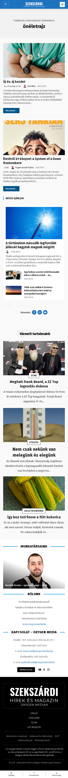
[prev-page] (5, 305)
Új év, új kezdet (14, 82)
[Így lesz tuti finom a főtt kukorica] (34, 493)
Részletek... (11, 110)
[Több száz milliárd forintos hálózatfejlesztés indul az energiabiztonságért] (14, 290)
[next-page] (10, 305)
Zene (6, 168)
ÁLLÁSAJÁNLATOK (12, 86)
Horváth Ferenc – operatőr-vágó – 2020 (26, 585)
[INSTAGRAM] (48, 669)
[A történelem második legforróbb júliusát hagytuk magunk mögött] (34, 223)
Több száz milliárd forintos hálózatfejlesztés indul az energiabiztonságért (38, 290)
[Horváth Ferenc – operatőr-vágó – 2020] (34, 570)
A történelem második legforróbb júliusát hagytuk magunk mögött (31, 245)
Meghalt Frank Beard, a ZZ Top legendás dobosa (34, 384)
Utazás (34, 442)
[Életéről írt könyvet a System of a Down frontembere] (34, 137)
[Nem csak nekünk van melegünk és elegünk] (34, 425)
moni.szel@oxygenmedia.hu (38, 651)
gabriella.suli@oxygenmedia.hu (38, 662)
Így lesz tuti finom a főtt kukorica (34, 517)
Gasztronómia (34, 510)
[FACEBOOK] (44, 669)
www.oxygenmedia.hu (34, 624)
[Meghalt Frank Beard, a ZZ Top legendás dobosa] (34, 358)
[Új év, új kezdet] (34, 60)
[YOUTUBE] (39, 669)
